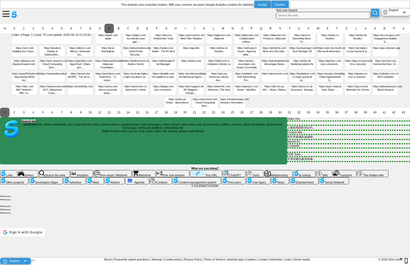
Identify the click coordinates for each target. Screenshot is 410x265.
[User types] (258, 179)
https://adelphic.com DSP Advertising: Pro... (246, 77)
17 (156, 112)
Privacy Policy (193, 259)
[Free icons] (234, 179)
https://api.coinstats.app (386, 47)
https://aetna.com (191, 60)
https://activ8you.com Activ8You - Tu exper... (108, 77)
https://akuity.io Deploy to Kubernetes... (52, 51)
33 (308, 112)
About (108, 259)
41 (384, 112)
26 (242, 112)
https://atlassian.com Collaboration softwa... (247, 38)
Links (287, 259)
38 (356, 112)
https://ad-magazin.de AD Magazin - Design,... (191, 89)
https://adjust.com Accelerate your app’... (136, 38)
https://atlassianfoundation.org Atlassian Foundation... (112, 64)
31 (289, 112)
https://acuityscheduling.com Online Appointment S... (333, 77)
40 (375, 112)
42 (394, 112)
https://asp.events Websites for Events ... (357, 89)
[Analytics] (81, 172)
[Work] (95, 179)
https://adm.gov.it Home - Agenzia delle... (246, 51)
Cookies (250, 259)
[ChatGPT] (234, 172)
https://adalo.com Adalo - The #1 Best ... (163, 51)
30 (280, 112)
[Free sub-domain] (172, 172)
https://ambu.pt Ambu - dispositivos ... (177, 102)
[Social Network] (334, 179)
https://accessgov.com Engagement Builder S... (386, 38)
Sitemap (156, 259)
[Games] (28, 172)
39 (365, 112)
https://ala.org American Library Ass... (219, 77)
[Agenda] (137, 179)
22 (204, 112)
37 (346, 112)
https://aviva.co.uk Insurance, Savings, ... (302, 89)
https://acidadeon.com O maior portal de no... (302, 77)
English (394, 10)
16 (147, 112)
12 (109, 112)
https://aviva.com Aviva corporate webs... (108, 89)
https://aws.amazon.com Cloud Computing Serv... (54, 64)
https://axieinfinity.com (80, 86)
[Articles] (115, 179)
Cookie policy (173, 259)
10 (90, 112)
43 (403, 112)
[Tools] (255, 172)
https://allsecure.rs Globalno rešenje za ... (218, 64)
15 (137, 112)
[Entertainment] (304, 179)
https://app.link (191, 47)
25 (232, 112)
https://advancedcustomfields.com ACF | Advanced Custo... (59, 89)
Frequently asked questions (131, 259)
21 (194, 112)
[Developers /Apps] (46, 179)
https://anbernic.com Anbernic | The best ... (219, 89)
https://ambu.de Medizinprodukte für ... (302, 64)
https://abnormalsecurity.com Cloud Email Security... (139, 51)
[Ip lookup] (304, 172)
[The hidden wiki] (372, 172)
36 (337, 112)
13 (118, 112)
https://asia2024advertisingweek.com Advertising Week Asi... (33, 77)
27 (251, 112)
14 (128, 112)
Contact (263, 259)
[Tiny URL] (206, 172)
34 (318, 112)
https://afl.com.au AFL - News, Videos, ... (274, 89)
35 (327, 112)
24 (223, 112)
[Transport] (344, 172)
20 (185, 112)
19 (175, 112)
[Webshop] (144, 172)
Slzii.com (394, 259)
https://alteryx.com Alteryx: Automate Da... (80, 51)
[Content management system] (197, 179)
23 (213, 112)
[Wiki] (324, 172)
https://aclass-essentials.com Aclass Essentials (247, 64)
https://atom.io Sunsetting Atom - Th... (302, 38)
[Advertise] (74, 179)
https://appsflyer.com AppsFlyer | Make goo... (80, 64)
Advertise (276, 259)
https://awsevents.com (275, 73)
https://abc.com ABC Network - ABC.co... (24, 89)
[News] (280, 179)
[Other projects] (14, 179)
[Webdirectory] (279, 172)
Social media (301, 259)
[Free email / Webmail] (113, 172)
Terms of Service (214, 259)
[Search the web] (54, 172)
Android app (235, 259)
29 (270, 112)
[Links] (8, 172)
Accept (262, 4)
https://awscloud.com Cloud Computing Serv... (205, 102)
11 (99, 112)
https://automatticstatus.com (56, 73)
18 (166, 112)
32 (299, 112)
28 (261, 112)
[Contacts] (161, 179)
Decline (280, 4)
